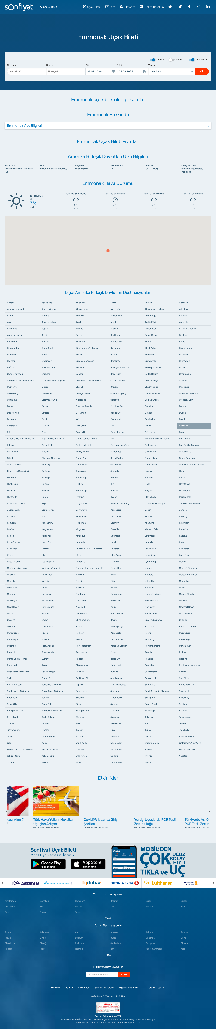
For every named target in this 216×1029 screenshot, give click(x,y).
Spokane (183, 704)
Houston (114, 490)
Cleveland (47, 393)
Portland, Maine (152, 646)
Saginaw (183, 671)
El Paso (45, 425)
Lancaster (81, 542)
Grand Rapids (14, 464)
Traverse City (13, 730)
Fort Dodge (184, 438)
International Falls (16, 503)
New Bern (184, 600)
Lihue (44, 555)
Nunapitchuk (185, 613)
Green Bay (115, 464)
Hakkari (8, 949)
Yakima (10, 762)
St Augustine (82, 710)
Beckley (46, 341)
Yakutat (45, 762)
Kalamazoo (81, 516)
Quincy (45, 658)
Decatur (149, 406)
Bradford (149, 354)
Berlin (148, 901)
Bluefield (11, 354)
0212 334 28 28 (50, 7)
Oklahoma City (83, 620)
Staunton (80, 717)
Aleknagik (115, 309)
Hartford (149, 477)
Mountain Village (153, 594)
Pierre (79, 639)
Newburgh (150, 607)
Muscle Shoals (186, 594)
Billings (182, 341)
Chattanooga (151, 380)
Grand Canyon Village (86, 438)
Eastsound (115, 419)
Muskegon (12, 600)
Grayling (46, 464)
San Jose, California (52, 684)
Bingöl (43, 937)
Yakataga (184, 756)
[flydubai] (91, 883)
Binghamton (13, 348)
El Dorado (12, 425)
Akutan (148, 302)
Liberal (10, 555)
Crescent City (186, 400)
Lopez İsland (13, 561)
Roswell (80, 671)
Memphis (11, 581)
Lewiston (115, 548)
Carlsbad (46, 374)
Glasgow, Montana (51, 458)
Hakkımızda (83, 987)
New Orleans (48, 607)
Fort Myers (150, 445)
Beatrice (183, 335)
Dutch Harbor (48, 736)
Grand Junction (187, 458)
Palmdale (149, 626)
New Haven (13, 607)
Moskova (150, 906)
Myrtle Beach (48, 600)
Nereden (11, 65)
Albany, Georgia (49, 309)
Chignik (79, 387)
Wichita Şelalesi (187, 749)
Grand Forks (116, 458)
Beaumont (12, 341)
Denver (183, 406)
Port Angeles (48, 646)
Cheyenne (12, 387)
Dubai (184, 901)
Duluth (45, 419)
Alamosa (183, 302)
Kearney (114, 523)
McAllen (80, 574)
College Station (83, 393)
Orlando (183, 620)
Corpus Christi (152, 400)
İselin (113, 607)
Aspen (45, 328)
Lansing (114, 542)
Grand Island (151, 458)
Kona (44, 516)
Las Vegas (12, 548)
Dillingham (81, 412)
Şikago (45, 387)
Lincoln (79, 555)
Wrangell (149, 756)
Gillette (10, 458)
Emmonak (184, 425)
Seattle (45, 697)
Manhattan (115, 568)
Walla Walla (81, 743)
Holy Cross (184, 484)
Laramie (149, 542)
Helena (45, 484)
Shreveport (116, 697)
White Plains (116, 749)
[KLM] (58, 883)
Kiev (42, 906)
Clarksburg (12, 393)
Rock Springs (48, 671)
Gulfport (46, 471)
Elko (112, 425)
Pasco (45, 633)
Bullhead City (48, 367)
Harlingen (46, 477)
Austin (45, 335)
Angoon (183, 315)
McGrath (114, 574)
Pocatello (12, 646)
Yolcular (152, 65)
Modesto (149, 587)
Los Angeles (48, 561)
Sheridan (80, 697)
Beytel (148, 341)
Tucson (79, 730)
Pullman (183, 652)
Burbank (80, 367)
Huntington (184, 490)
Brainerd (183, 354)
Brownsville (150, 361)
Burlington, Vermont (120, 367)
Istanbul (79, 949)
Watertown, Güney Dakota (20, 749)
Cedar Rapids (151, 374)
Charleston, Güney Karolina (20, 380)
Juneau (183, 510)
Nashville (115, 600)
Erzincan (79, 943)
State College (48, 717)
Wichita (148, 749)
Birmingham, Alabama (87, 348)
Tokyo (78, 912)
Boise (44, 354)
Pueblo (148, 652)
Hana (182, 471)
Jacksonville (13, 510)
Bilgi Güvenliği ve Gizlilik (130, 987)
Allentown (184, 309)
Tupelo (148, 730)
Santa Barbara (186, 684)
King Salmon (48, 529)
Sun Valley (115, 471)
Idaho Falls (150, 497)
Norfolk (45, 613)
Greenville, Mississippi (18, 471)
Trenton (45, 730)
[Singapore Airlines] (191, 883)
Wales (44, 743)
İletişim (69, 987)
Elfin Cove (81, 425)
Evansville (81, 432)
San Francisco (14, 684)
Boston (79, 354)
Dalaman (150, 937)
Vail (77, 419)
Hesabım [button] (129, 7)
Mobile (113, 587)
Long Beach (151, 555)
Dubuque (11, 419)
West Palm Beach (50, 749)
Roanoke (149, 665)
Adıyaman (45, 932)
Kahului (11, 516)
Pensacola (115, 633)
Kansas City (47, 523)
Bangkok (44, 901)
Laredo (182, 542)
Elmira (148, 425)
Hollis (147, 484)
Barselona (80, 901)
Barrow (79, 736)
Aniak (10, 322)
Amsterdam (10, 901)
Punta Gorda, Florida (17, 658)
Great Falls (81, 464)
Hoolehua (81, 523)
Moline (182, 587)
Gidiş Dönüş (201, 60)
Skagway (115, 704)
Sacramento (151, 671)
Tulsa (113, 730)
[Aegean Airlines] (24, 883)
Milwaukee (184, 581)
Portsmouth (185, 646)
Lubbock (114, 561)
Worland (114, 756)
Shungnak (150, 697)
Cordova (114, 400)
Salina (10, 678)
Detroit (45, 412)
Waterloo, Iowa (152, 743)
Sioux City (12, 704)
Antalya (184, 932)
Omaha (114, 620)
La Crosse (115, 535)
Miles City (149, 581)
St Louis (183, 710)
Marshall (149, 568)
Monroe (11, 594)
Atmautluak (150, 328)
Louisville (80, 561)
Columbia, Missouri (188, 393)
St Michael (12, 717)
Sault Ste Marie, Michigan (157, 691)
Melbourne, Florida (188, 574)
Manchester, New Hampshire (90, 568)
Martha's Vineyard (188, 568)
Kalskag (183, 516)
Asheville (183, 322)
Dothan (148, 412)
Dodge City (115, 412)
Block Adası (150, 348)
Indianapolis (185, 497)
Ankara (149, 932)
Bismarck (115, 348)
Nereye (50, 65)
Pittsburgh (150, 639)
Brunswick (184, 361)
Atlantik (114, 328)
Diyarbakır (10, 943)
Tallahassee (185, 717)
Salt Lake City (83, 678)
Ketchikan (184, 523)
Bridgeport (47, 361)
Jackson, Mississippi (155, 503)
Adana (8, 932)
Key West (11, 529)
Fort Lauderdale (84, 445)
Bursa (113, 937)
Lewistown (150, 548)
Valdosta (114, 736)
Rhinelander (82, 665)
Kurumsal (55, 987)
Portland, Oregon (118, 646)
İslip (44, 503)
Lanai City (47, 542)
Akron (113, 302)
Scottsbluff (12, 697)
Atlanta (79, 328)
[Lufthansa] (158, 883)
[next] (207, 812)
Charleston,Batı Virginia (53, 380)
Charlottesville (117, 380)
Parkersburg (13, 633)
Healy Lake (12, 484)
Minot (44, 587)
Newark (149, 762)
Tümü (108, 918)
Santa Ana (150, 684)
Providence (81, 652)
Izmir (112, 949)
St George (150, 710)
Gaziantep (115, 943)
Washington (116, 743)
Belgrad (114, 901)
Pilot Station (116, 639)
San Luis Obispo (118, 684)
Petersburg (184, 633)
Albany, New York (15, 309)
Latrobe (45, 548)
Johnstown (81, 510)
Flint (112, 438)
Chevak (183, 380)
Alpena (10, 315)
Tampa (10, 723)
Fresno (45, 451)
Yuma (79, 762)
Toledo (182, 723)
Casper (79, 374)
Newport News (186, 607)
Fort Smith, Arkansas (189, 445)
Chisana (114, 387)
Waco (10, 743)
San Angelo (116, 678)
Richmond (115, 665)
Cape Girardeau (15, 374)
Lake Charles (13, 542)
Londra (78, 906)
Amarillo (80, 315)
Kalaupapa (115, 516)
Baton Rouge (151, 335)
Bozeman (115, 354)
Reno (44, 665)
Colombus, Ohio (49, 400)
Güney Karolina (152, 393)
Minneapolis (13, 587)
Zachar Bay (116, 762)
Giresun (184, 943)
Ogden (45, 620)
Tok (146, 723)
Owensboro (47, 626)
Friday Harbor (83, 451)
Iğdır (42, 949)
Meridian (46, 581)
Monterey (46, 594)
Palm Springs (116, 626)
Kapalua (183, 535)
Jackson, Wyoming (119, 503)
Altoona (45, 315)
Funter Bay (115, 451)
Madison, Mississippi (17, 568)
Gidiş (88, 65)
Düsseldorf (10, 906)
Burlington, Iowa (153, 367)
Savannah (184, 691)
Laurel (182, 477)
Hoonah (46, 490)
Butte (182, 367)
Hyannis (80, 497)
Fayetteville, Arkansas (53, 438)
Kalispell (149, 516)
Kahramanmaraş (154, 949)
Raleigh (79, 658)
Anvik (78, 322)
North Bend (81, 613)
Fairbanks (150, 432)
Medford (149, 574)
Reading (149, 658)
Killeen (10, 445)
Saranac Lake (83, 691)
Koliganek (46, 535)
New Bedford (151, 600)
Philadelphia (13, 639)
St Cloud (114, 710)
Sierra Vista (47, 445)
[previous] (9, 812)
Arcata (113, 322)
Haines (148, 471)
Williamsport (48, 756)
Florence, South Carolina (157, 438)
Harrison (114, 477)
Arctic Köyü (150, 322)
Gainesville (150, 451)
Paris (183, 906)
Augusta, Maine (14, 335)
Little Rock (115, 555)
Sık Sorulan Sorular (104, 987)
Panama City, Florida (189, 626)
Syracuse (115, 717)
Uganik (79, 684)
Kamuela (11, 523)
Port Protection (83, 646)
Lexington (184, 548)
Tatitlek (45, 723)
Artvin (8, 937)
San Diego (184, 678)
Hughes (149, 490)
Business (180, 60)
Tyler (9, 736)
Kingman (80, 529)
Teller (78, 723)
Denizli (184, 937)
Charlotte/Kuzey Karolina (88, 380)
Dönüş (120, 65)
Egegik (182, 419)
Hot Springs (82, 490)
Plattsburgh (185, 639)
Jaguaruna (81, 503)
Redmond (12, 665)
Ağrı (77, 932)
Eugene (45, 432)
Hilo (112, 484)
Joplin (148, 510)
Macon (182, 561)
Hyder (113, 497)
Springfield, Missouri (52, 710)
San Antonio (151, 678)
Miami (79, 581)
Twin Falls (184, 730)
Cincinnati (184, 387)
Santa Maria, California (18, 691)
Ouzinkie (11, 626)
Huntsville (12, 497)
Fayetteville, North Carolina (20, 438)
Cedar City (115, 374)
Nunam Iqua (151, 613)
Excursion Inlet (117, 432)
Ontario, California (154, 620)
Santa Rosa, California (53, 691)
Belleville (80, 341)
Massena (11, 574)
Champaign (185, 374)
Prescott (11, 652)
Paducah (80, 626)
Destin (148, 736)
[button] (108, 250)
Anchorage (150, 315)
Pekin (7, 912)
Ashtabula (12, 328)
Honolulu (11, 490)
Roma (43, 912)
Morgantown (116, 594)
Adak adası (47, 302)
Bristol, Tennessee (85, 361)
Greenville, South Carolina (192, 464)
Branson (11, 361)
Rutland (114, 671)
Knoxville (183, 529)
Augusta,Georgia (187, 328)
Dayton (45, 406)
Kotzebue (80, 535)
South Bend (151, 704)
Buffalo (10, 367)
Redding (183, 658)
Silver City (184, 697)
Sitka (78, 704)
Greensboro (151, 464)
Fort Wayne (13, 451)
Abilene (11, 302)
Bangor (79, 335)
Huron (45, 497)
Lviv (112, 906)
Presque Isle (48, 652)
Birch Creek (47, 348)
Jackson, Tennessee (189, 503)
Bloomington (185, 348)
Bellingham (116, 341)
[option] (32, 812)
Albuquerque (82, 309)
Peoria (148, 633)
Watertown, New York (190, 743)
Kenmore (149, 523)
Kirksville (114, 529)
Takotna (149, 717)
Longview (184, 555)
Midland (114, 581)
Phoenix (46, 639)
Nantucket (81, 600)
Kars (183, 949)
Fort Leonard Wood (119, 445)
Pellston (80, 633)
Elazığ (43, 943)
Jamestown (48, 510)
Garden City (185, 451)
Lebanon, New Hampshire (89, 548)
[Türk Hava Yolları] (124, 883)
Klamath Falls (151, 529)
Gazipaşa (150, 943)
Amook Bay (116, 315)
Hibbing (79, 484)
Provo (113, 652)
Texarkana (115, 723)
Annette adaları (49, 322)
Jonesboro (115, 510)
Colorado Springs (118, 393)
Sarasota (115, 691)
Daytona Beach (84, 406)
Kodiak (10, 535)
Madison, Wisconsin (51, 568)
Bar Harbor (115, 335)
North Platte (116, 613)
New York (80, 607)
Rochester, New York (189, 665)
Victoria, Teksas (187, 736)
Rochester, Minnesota (18, 671)
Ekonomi (161, 60)
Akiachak (80, 302)
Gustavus (81, 471)
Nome (10, 613)
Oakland (11, 620)
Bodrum (79, 937)
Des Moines (13, 412)
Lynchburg (150, 561)
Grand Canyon (83, 458)
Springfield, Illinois (16, 710)
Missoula (80, 587)
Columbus (12, 400)
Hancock (11, 477)
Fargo (182, 432)
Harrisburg (81, 477)
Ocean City (47, 678)
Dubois (182, 412)
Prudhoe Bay (116, 406)
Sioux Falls (47, 704)
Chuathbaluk (151, 387)
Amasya (114, 932)
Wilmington (81, 756)
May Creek (47, 574)
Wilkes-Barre (13, 756)
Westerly (80, 749)
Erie (9, 432)
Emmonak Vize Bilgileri (24, 125)
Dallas (10, 406)
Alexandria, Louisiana (155, 309)
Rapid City (115, 658)
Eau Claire (150, 419)
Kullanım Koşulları (156, 987)
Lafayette (150, 535)
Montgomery (82, 594)
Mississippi (81, 400)
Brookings (115, 361)
